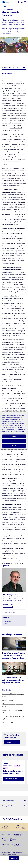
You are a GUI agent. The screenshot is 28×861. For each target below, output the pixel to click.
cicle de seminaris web (15, 139)
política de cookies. (19, 431)
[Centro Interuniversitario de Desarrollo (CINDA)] (13, 839)
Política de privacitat (12, 854)
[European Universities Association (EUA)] (5, 844)
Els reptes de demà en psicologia (16, 159)
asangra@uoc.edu (8, 604)
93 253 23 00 (6, 623)
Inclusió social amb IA (7, 723)
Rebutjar (14, 441)
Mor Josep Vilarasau (7, 700)
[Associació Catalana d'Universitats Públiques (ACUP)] (6, 834)
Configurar (14, 445)
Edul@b (6, 263)
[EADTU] (16, 844)
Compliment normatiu (7, 852)
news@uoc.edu (7, 621)
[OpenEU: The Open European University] (24, 826)
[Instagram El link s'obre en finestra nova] (3, 819)
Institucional (9, 10)
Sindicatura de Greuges (18, 852)
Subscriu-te (14, 858)
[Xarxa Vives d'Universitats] (17, 834)
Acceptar (14, 436)
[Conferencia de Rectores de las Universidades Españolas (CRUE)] (4, 839)
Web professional (8, 607)
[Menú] (25, 2)
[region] (14, 431)
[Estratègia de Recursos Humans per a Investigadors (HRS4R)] (18, 827)
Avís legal (4, 854)
